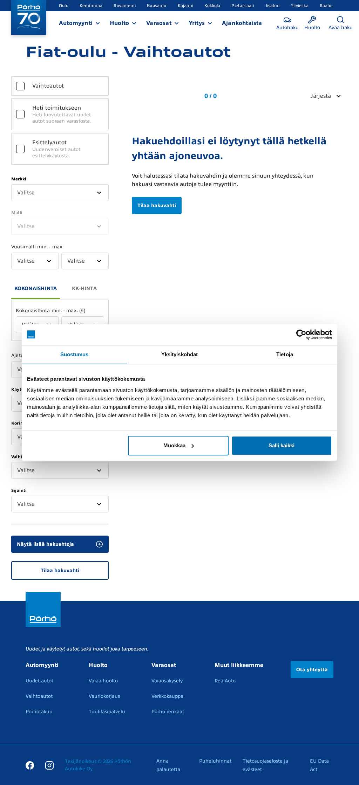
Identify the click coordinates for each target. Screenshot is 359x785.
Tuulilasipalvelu (107, 711)
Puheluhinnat (215, 761)
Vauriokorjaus (104, 696)
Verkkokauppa (167, 696)
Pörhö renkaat (167, 711)
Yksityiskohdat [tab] (179, 354)
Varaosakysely (167, 680)
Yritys (197, 23)
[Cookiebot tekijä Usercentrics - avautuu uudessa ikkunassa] (301, 334)
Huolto (119, 23)
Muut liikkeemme (239, 665)
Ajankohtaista (242, 23)
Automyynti (76, 23)
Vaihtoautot (39, 696)
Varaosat (158, 23)
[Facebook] (30, 765)
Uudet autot (39, 680)
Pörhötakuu (39, 711)
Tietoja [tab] (284, 354)
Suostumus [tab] (74, 354)
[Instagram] (49, 765)
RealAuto (225, 680)
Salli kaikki (281, 445)
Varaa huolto (103, 680)
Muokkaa (174, 445)
